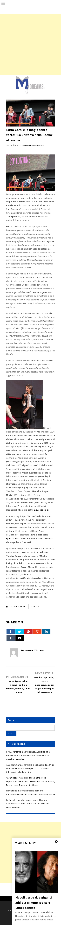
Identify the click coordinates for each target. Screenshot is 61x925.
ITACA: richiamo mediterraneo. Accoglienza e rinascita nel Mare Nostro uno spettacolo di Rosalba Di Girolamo (28, 755)
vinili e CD (15, 574)
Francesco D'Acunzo (34, 145)
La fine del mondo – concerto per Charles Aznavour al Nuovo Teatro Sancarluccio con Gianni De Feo (27, 803)
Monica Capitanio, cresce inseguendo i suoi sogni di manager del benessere (44, 685)
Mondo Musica (19, 606)
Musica (35, 606)
